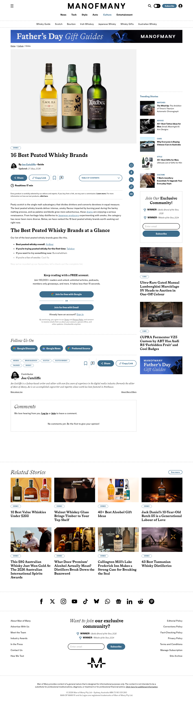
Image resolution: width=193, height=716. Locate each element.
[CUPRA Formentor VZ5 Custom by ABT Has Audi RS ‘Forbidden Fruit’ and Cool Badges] (161, 314)
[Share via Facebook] (132, 121)
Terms (66, 319)
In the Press (17, 644)
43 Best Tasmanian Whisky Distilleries (157, 564)
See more (175, 472)
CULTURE (161, 175)
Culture (107, 14)
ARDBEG (16, 361)
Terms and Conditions (171, 644)
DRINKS (16, 148)
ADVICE (160, 121)
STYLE (159, 157)
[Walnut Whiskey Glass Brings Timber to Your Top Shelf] (74, 490)
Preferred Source (81, 348)
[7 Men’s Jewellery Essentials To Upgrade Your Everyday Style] (147, 180)
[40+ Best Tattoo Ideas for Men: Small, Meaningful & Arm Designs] (147, 126)
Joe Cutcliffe (29, 164)
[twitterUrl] (52, 601)
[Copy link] (132, 139)
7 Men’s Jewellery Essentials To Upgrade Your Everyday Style (169, 181)
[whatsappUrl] (107, 601)
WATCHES (161, 102)
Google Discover (26, 348)
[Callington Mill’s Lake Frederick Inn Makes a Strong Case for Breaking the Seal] (118, 539)
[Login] (180, 6)
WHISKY (28, 365)
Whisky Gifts (127, 24)
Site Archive (176, 655)
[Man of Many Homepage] (96, 6)
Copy (40, 177)
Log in (44, 413)
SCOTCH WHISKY (61, 361)
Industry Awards (19, 638)
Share (20, 177)
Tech (74, 14)
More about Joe (16, 392)
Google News (53, 348)
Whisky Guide (43, 24)
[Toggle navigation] (13, 6)
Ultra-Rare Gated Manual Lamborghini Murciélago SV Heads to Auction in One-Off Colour (159, 288)
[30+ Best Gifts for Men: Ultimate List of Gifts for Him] (147, 162)
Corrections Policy (172, 626)
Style (84, 14)
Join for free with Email (66, 307)
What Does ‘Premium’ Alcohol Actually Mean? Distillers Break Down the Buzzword (74, 567)
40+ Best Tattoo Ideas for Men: (169, 126)
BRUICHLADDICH (31, 361)
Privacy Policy (78, 319)
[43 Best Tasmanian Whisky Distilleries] (162, 539)
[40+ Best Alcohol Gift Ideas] (118, 490)
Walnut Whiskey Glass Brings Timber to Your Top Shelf (71, 516)
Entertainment (125, 14)
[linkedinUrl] (129, 601)
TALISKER (16, 365)
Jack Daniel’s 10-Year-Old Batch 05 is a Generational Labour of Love (162, 516)
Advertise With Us (20, 626)
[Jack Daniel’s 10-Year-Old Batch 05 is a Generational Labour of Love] (162, 490)
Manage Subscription (171, 650)
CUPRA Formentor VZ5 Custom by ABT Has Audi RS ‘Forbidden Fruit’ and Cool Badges (159, 343)
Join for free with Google (68, 294)
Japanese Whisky (107, 24)
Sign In (80, 314)
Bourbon (71, 24)
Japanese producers (68, 215)
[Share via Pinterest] (132, 133)
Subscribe (169, 6)
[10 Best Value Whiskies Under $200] (31, 490)
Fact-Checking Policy (171, 632)
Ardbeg (49, 244)
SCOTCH (46, 361)
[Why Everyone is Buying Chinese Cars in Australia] (147, 144)
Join (53, 413)
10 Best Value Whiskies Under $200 (28, 514)
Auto (95, 14)
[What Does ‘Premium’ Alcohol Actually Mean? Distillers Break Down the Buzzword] (74, 539)
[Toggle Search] (150, 6)
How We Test (17, 655)
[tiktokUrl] (85, 601)
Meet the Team (18, 632)
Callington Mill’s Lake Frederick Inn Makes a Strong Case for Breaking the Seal (117, 567)
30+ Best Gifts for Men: (169, 161)
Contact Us (16, 650)
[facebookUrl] (41, 601)
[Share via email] (131, 193)
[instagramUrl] (63, 601)
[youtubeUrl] (74, 601)
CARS (159, 139)
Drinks (28, 46)
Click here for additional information (142, 687)
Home (13, 46)
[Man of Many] (96, 663)
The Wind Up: (169, 108)
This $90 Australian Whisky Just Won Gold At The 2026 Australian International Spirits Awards (30, 569)
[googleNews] (118, 601)
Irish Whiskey (87, 24)
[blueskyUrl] (96, 601)
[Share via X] (132, 127)
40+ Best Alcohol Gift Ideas (115, 514)
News (63, 14)
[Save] (54, 178)
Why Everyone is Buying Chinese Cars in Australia (169, 143)
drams (89, 211)
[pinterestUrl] (151, 601)
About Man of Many (128, 392)
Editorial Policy (174, 620)
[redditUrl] (140, 601)
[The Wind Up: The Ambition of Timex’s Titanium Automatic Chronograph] (147, 108)
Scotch (58, 24)
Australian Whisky (147, 24)
